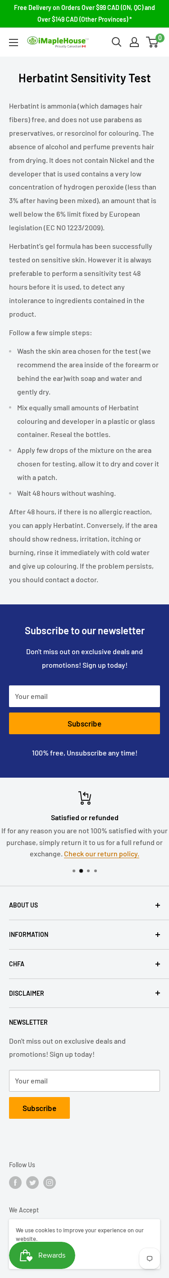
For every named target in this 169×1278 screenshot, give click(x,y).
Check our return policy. (101, 853)
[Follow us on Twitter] (32, 1182)
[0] (152, 42)
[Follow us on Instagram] (49, 1182)
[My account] (134, 42)
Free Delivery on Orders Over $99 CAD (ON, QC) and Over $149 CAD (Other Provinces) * (84, 13)
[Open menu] (13, 42)
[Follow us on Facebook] (15, 1182)
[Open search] (117, 42)
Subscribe (84, 723)
